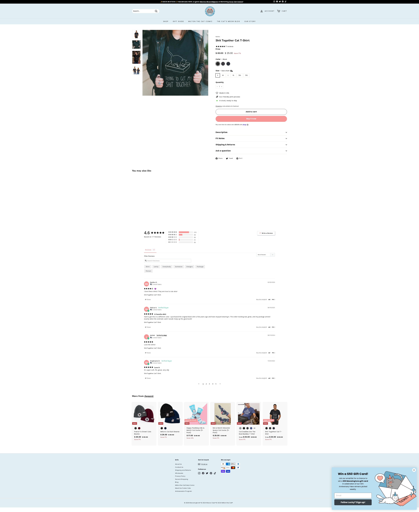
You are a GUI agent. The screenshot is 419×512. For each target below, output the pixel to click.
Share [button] (149, 299)
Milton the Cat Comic (200, 21)
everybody (167, 267)
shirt (148, 267)
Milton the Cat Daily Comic (184, 485)
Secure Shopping (181, 479)
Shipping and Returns (183, 470)
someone (178, 267)
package (200, 267)
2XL (240, 75)
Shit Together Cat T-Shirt (152, 295)
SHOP (165, 21)
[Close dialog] (414, 470)
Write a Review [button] (267, 233)
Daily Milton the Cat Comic (219, 2)
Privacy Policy (180, 476)
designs (189, 267)
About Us (178, 464)
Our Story (250, 21)
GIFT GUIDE (178, 21)
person (148, 271)
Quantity (220, 82)
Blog (176, 482)
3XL (246, 75)
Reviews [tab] (148, 250)
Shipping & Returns (225, 144)
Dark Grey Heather (223, 64)
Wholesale (179, 473)
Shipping (219, 106)
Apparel (148, 396)
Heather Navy (228, 64)
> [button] (220, 384)
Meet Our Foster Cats (183, 488)
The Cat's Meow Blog (228, 21)
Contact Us (179, 467)
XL (233, 75)
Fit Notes (220, 138)
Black (218, 64)
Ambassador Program (183, 491)
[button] (270, 299)
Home (218, 37)
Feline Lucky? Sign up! (353, 502)
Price (218, 49)
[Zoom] (175, 63)
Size (223, 71)
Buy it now (251, 118)
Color (221, 59)
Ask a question (223, 150)
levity (156, 267)
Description (222, 132)
